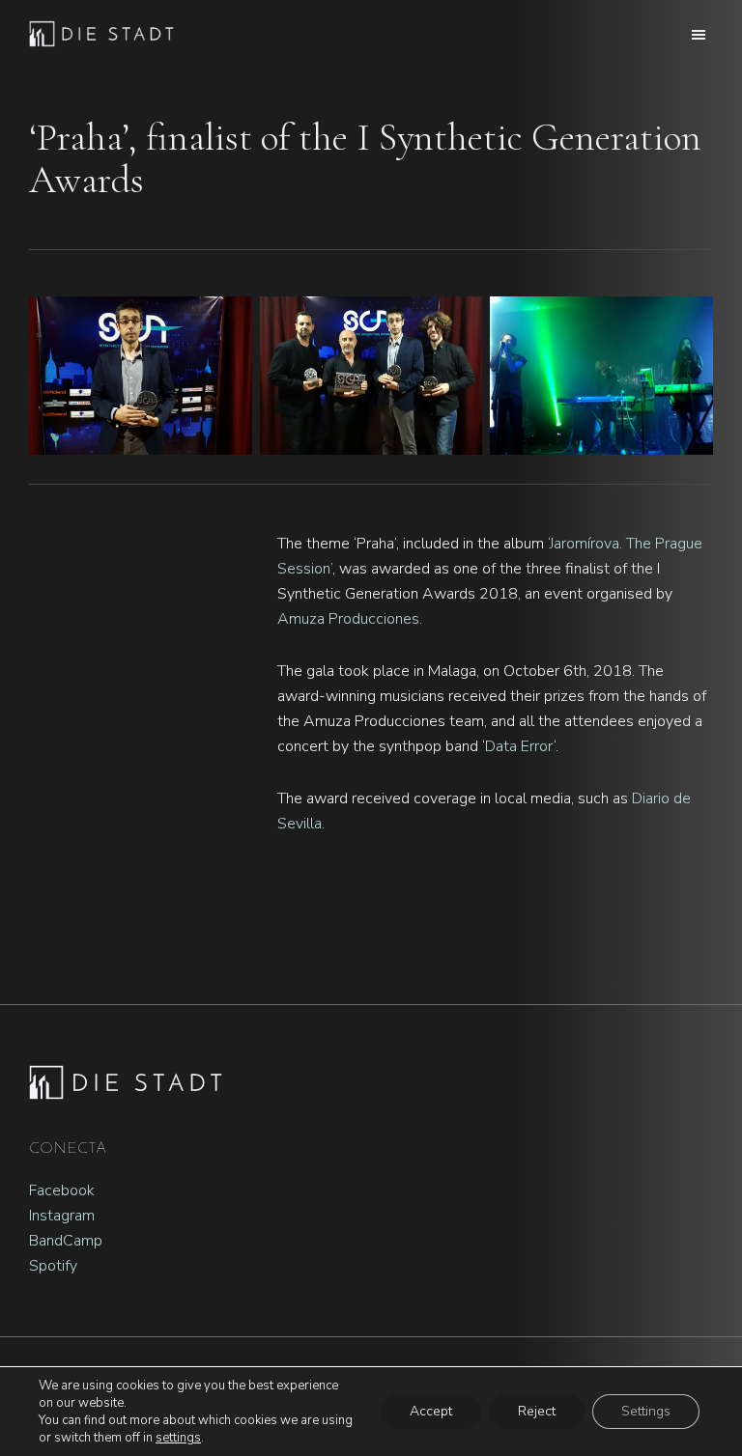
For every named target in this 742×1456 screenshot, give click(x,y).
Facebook (62, 1190)
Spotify (53, 1265)
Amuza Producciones (348, 619)
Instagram (62, 1215)
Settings (646, 1411)
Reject (537, 1411)
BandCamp (65, 1240)
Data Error (519, 746)
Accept (431, 1411)
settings (178, 1437)
